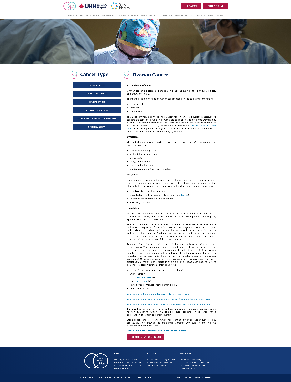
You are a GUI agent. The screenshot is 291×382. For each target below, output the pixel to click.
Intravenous (140, 281)
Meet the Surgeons (88, 15)
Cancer (212, 125)
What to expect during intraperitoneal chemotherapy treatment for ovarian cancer (169, 303)
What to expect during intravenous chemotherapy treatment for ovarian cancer (168, 298)
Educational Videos (204, 15)
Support (219, 15)
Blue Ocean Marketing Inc (108, 378)
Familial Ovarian (199, 125)
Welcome (72, 15)
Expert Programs (148, 15)
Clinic (130, 128)
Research (165, 15)
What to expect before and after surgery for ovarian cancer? (158, 293)
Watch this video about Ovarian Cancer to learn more (157, 330)
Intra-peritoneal (142, 277)
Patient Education (127, 15)
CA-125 (184, 195)
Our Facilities (108, 15)
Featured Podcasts (183, 15)
